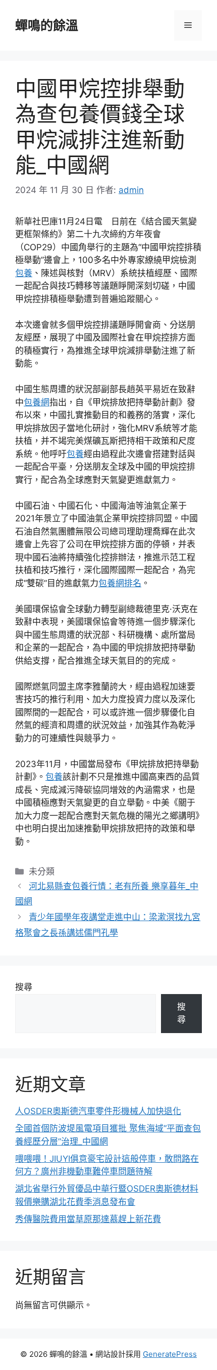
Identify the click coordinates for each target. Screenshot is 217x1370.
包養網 (36, 402)
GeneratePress (170, 1354)
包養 (23, 273)
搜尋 (23, 987)
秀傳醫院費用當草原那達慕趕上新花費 (88, 1219)
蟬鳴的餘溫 (46, 25)
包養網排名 (119, 583)
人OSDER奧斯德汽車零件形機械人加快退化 (98, 1111)
